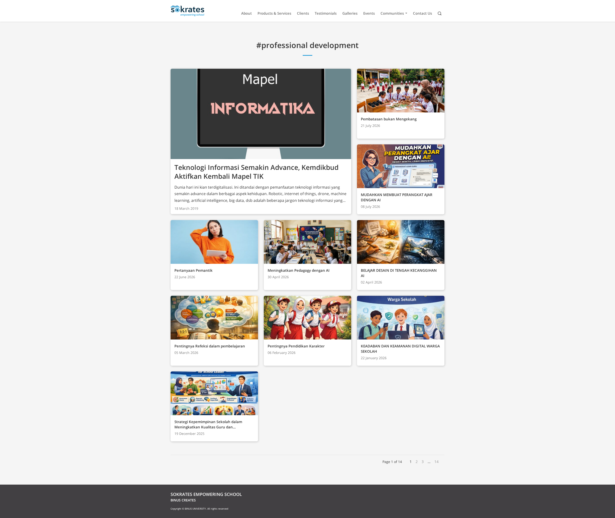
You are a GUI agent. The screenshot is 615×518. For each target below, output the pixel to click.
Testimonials (326, 13)
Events (369, 13)
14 (436, 461)
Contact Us (422, 13)
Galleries (349, 13)
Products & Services (274, 13)
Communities (392, 13)
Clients (303, 13)
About (246, 13)
